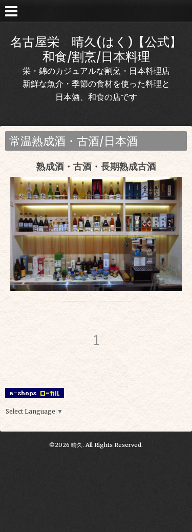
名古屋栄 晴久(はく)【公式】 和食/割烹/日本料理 (96, 49)
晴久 (76, 444)
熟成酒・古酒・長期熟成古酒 (96, 166)
